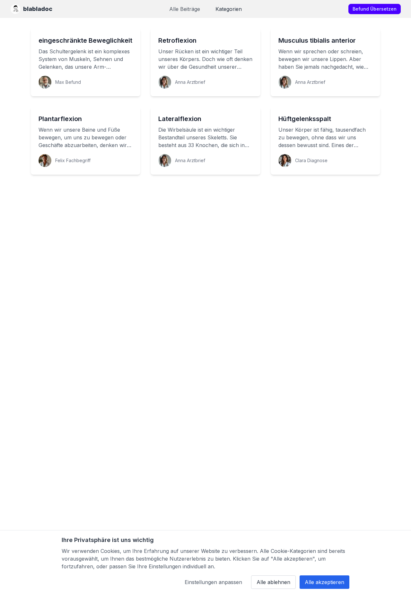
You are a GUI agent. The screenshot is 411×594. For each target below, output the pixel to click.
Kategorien (228, 9)
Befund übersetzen (375, 9)
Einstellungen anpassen (213, 582)
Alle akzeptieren (324, 582)
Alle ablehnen (273, 582)
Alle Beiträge (184, 9)
